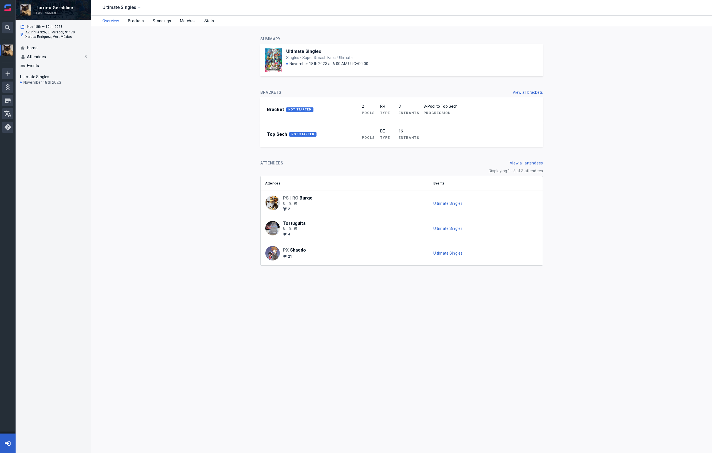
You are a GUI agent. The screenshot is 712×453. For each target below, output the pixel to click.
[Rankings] (7, 87)
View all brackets (528, 92)
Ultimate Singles (303, 51)
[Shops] (7, 100)
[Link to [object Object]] (274, 203)
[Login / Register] (8, 443)
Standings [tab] (162, 21)
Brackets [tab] (136, 21)
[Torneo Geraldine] (8, 51)
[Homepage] (8, 7)
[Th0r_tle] (290, 228)
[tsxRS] (284, 203)
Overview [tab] (110, 21)
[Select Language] (7, 113)
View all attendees (526, 163)
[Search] (7, 27)
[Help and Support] (7, 127)
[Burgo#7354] (295, 203)
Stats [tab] (209, 21)
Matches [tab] (188, 21)
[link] (295, 203)
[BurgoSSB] (290, 203)
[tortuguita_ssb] (284, 228)
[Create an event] (7, 73)
